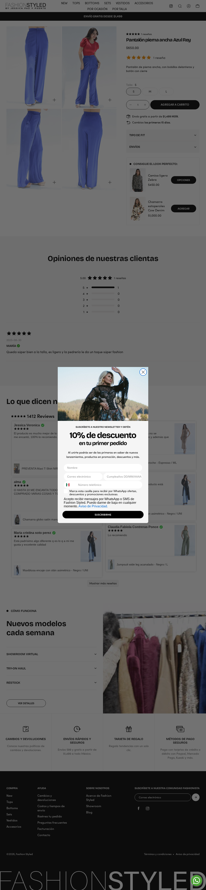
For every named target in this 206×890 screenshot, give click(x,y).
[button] (103, 515)
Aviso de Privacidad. (93, 506)
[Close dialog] (143, 372)
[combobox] (70, 484)
